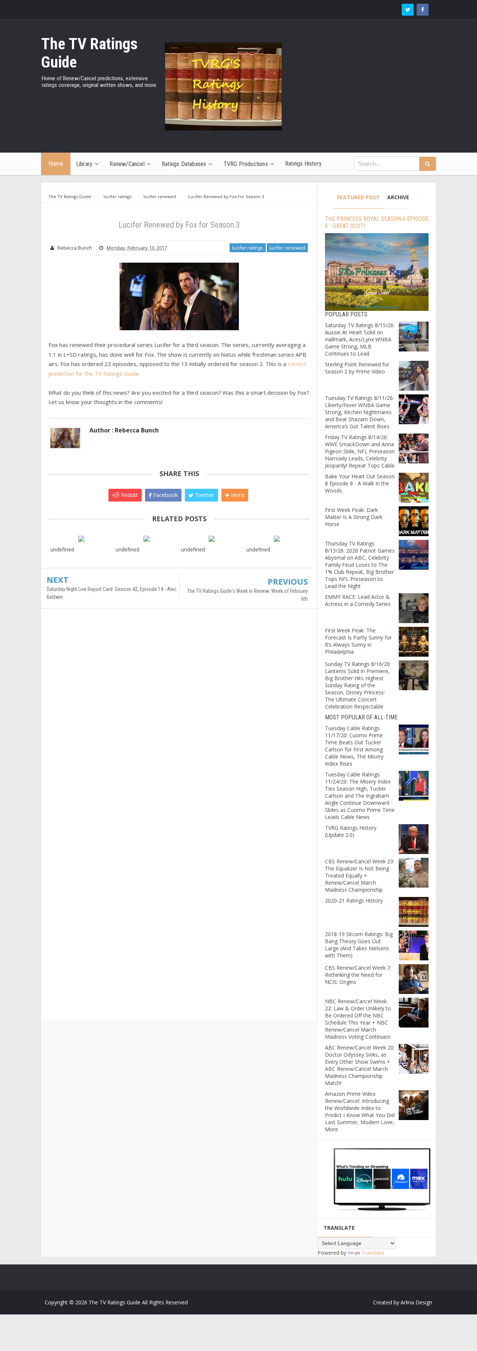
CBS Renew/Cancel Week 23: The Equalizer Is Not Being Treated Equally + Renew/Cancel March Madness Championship (359, 875)
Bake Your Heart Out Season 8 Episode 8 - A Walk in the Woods (360, 483)
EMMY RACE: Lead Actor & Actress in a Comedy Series (358, 600)
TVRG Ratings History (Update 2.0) (350, 831)
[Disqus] (179, 722)
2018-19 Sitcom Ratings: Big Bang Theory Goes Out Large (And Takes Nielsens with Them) (359, 945)
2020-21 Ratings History (354, 900)
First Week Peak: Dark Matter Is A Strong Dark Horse (353, 517)
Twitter (203, 494)
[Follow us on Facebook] (423, 10)
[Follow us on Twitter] (408, 10)
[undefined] (81, 538)
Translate (372, 1252)
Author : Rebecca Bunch (124, 430)
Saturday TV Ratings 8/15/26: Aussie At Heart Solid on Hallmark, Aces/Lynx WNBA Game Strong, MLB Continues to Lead (360, 339)
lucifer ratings (247, 247)
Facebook (165, 494)
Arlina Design (416, 1302)
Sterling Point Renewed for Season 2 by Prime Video (357, 368)
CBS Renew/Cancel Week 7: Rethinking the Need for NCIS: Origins (358, 974)
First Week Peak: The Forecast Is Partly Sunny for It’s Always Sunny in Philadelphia (358, 641)
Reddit (128, 494)
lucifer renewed (287, 247)
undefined (62, 549)
